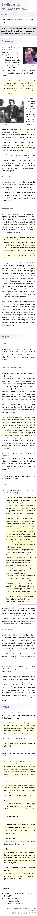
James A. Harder (25, 402)
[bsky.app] (35, 913)
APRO (4, 404)
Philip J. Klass (12, 635)
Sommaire (13, 14)
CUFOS (16, 354)
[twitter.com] (24, 913)
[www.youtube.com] (26, 913)
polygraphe (24, 503)
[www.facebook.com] (18, 913)
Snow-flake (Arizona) (11, 52)
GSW (9, 352)
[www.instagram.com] (21, 913)
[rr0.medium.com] (16, 913)
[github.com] (29, 913)
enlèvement (12, 28)
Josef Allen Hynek (22, 352)
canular (20, 33)
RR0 (2, 14)
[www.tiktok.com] (32, 913)
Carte (21, 14)
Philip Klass (10, 841)
